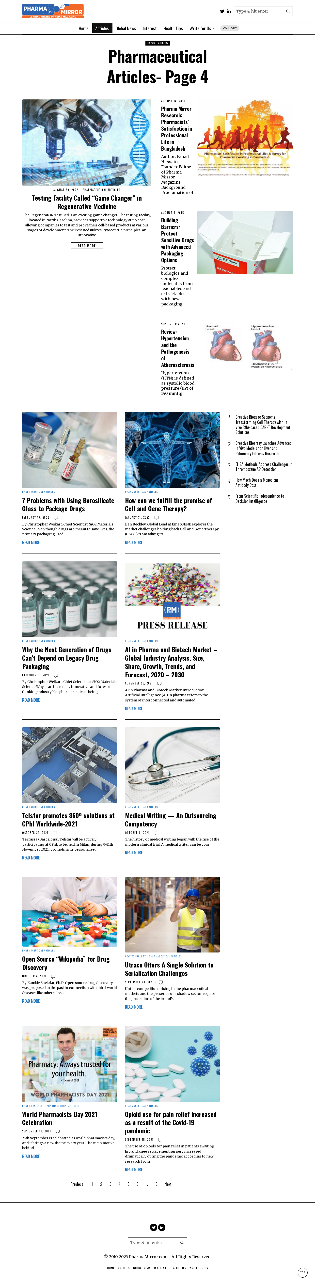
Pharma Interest (33, 1106)
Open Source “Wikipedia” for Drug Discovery (66, 963)
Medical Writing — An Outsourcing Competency (170, 819)
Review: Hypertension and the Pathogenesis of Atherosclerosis (177, 348)
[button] (288, 11)
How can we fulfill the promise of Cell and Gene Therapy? (168, 504)
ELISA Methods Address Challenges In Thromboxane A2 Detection (264, 467)
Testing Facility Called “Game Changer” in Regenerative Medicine (87, 202)
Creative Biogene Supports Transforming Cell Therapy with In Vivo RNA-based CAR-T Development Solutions (263, 424)
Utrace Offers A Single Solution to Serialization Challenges (169, 969)
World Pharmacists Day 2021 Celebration (59, 1118)
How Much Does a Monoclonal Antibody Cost (258, 482)
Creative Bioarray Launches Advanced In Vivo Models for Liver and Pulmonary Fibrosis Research (264, 448)
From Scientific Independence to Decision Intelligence (260, 498)
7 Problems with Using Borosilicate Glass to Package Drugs (68, 504)
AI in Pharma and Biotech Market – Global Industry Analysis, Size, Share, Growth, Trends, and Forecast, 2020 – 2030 (171, 662)
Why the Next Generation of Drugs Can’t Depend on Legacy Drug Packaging (66, 657)
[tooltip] (222, 11)
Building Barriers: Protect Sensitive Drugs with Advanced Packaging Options (177, 240)
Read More (87, 245)
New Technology (135, 956)
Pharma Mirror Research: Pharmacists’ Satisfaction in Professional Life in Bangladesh (176, 128)
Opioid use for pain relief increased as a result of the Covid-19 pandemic (171, 1122)
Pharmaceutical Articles (101, 190)
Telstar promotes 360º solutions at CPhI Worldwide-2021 (68, 819)
